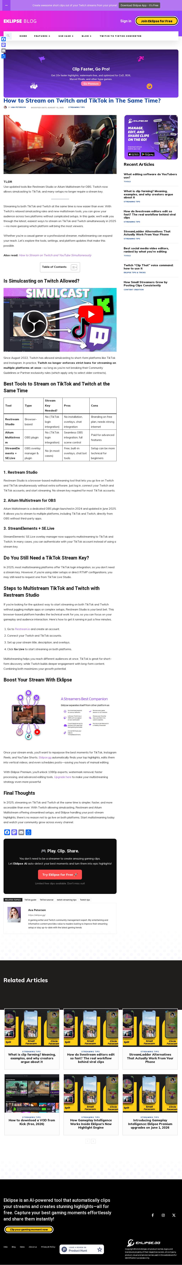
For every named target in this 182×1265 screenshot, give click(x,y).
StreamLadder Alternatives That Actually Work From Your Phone (147, 233)
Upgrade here (62, 777)
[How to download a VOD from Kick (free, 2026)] (32, 1093)
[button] (8, 36)
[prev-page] (87, 1141)
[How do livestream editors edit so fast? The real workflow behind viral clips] (91, 1028)
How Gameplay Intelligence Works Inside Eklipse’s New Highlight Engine (91, 1123)
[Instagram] (163, 1215)
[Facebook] (152, 1215)
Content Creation (134, 289)
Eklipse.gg (45, 757)
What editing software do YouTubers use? (150, 175)
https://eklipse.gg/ (37, 915)
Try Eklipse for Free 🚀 (60, 875)
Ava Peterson (18, 107)
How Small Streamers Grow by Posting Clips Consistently (145, 283)
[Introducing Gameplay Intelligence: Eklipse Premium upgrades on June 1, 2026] (150, 1093)
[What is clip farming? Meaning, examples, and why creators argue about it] (32, 1028)
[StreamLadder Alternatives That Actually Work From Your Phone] (150, 1028)
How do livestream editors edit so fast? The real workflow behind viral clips (150, 214)
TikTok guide (30, 899)
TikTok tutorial (46, 899)
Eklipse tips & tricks (135, 272)
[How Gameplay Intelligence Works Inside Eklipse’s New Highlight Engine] (91, 1093)
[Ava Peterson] (6, 107)
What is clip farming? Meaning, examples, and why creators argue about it (148, 194)
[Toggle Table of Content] (72, 267)
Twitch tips (85, 899)
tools (127, 181)
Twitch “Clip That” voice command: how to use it (148, 266)
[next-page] (93, 1141)
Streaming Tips (76, 107)
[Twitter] (174, 1215)
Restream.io (22, 629)
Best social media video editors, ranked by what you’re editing (146, 249)
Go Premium (91, 83)
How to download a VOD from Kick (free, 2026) (32, 1122)
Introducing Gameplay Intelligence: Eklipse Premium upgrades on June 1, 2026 (150, 1123)
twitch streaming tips (66, 899)
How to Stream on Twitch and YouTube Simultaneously (55, 255)
